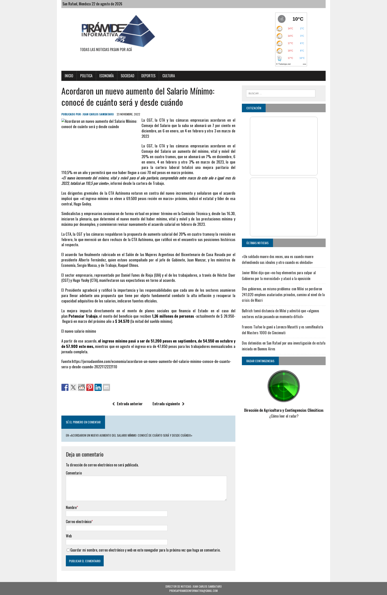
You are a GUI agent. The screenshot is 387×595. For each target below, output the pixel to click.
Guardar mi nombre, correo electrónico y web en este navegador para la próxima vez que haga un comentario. (145, 550)
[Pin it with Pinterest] (89, 387)
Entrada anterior (130, 403)
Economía (106, 75)
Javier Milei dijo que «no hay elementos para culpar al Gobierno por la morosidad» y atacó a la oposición (279, 275)
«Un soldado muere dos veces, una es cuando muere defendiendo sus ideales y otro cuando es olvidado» (277, 259)
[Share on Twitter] (73, 387)
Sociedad (127, 75)
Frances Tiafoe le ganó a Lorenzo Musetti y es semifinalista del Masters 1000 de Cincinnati (282, 329)
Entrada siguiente (166, 403)
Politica (86, 75)
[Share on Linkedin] (98, 387)
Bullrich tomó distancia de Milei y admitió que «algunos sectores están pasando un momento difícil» (280, 313)
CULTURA (168, 75)
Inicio (69, 75)
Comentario (74, 473)
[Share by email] (106, 387)
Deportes (148, 75)
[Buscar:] (280, 92)
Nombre (71, 507)
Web (69, 536)
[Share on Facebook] (65, 387)
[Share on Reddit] (81, 387)
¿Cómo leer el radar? (284, 416)
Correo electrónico (78, 521)
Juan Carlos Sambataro (98, 114)
